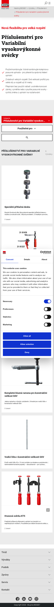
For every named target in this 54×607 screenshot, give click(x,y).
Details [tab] (27, 259)
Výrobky (31, 8)
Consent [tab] (9, 259)
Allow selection (27, 344)
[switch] (47, 309)
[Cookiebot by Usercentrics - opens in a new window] (40, 252)
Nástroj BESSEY (20, 8)
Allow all (27, 336)
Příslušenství (42, 8)
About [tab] (44, 259)
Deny (27, 352)
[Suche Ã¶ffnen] (27, 137)
